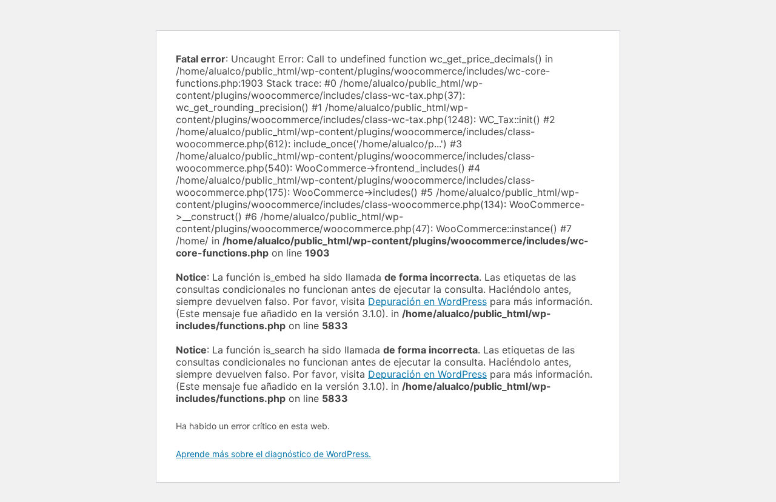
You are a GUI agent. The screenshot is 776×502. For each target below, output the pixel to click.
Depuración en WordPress (427, 301)
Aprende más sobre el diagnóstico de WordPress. (273, 454)
